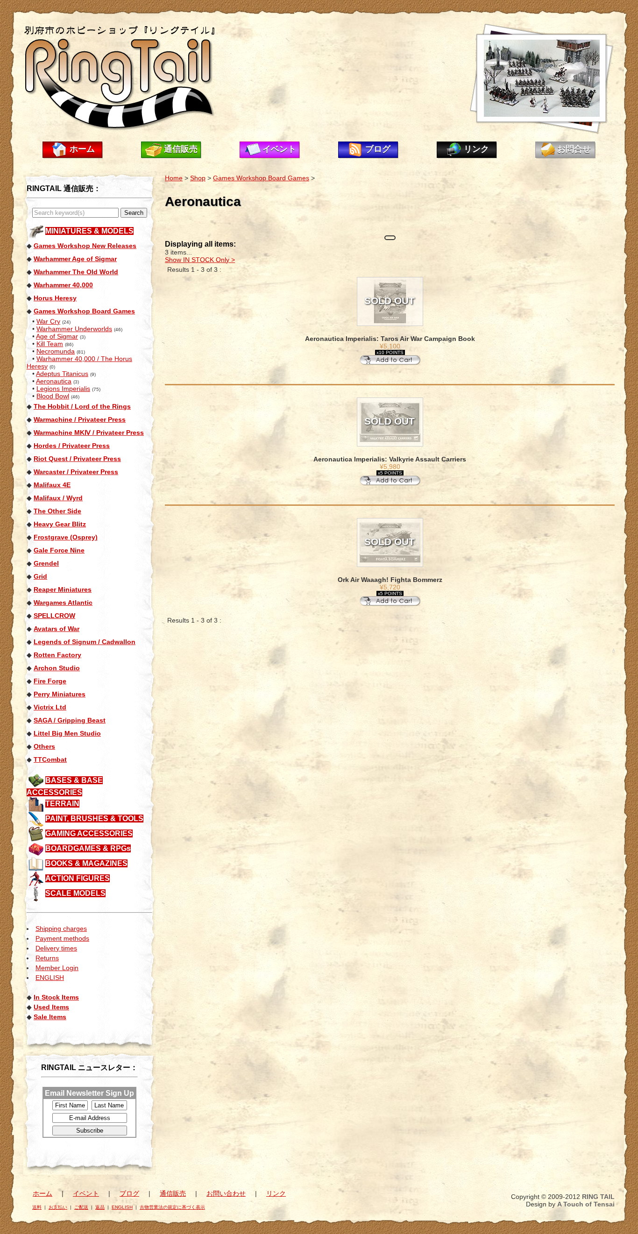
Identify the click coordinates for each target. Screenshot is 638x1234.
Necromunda (55, 351)
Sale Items (50, 1017)
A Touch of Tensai (586, 1204)
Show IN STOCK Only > (200, 259)
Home (174, 178)
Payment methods (62, 938)
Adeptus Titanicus (62, 373)
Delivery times (56, 948)
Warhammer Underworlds (74, 329)
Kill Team (49, 344)
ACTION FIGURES (77, 878)
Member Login (56, 968)
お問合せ (574, 149)
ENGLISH (49, 977)
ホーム (82, 149)
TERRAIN (62, 804)
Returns (47, 958)
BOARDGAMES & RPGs (88, 848)
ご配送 (81, 1207)
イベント (279, 149)
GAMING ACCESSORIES (89, 833)
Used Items (51, 1007)
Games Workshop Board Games (261, 178)
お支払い (58, 1207)
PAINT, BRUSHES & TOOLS (94, 819)
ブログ (377, 149)
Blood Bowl (52, 396)
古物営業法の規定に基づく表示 (172, 1207)
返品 (100, 1207)
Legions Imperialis (63, 388)
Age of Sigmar (57, 336)
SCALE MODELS (75, 893)
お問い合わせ (226, 1193)
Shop (198, 178)
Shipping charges (61, 928)
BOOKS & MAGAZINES (86, 863)
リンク (476, 149)
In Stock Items (56, 997)
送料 (37, 1207)
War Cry (48, 321)
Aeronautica (53, 381)
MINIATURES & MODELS (89, 231)
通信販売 (181, 149)
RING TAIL (598, 1196)
